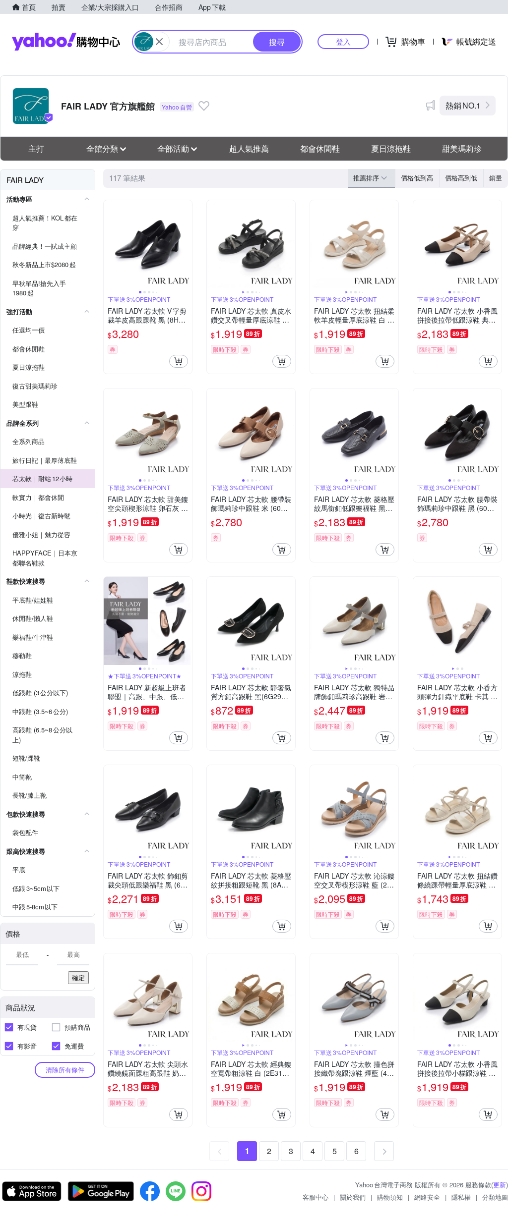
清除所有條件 (65, 1069)
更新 (499, 1184)
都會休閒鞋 (320, 148)
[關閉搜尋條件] (159, 42)
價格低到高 (417, 177)
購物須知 (390, 1197)
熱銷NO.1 (463, 105)
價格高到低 (461, 177)
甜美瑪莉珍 (462, 148)
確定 (78, 977)
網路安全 (427, 1197)
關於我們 (353, 1197)
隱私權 (461, 1197)
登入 (343, 41)
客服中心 (315, 1197)
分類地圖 (495, 1197)
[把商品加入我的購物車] (178, 361)
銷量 (495, 177)
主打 (36, 148)
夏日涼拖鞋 (391, 148)
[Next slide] (185, 244)
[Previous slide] (110, 244)
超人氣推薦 (249, 148)
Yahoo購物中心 (66, 42)
